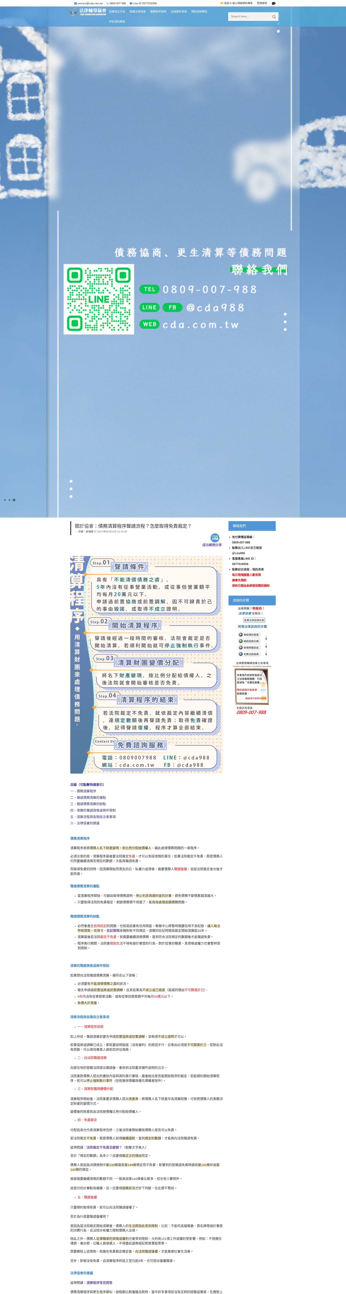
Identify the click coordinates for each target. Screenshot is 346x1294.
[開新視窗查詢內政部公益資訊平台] (252, 660)
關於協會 (84, 526)
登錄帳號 (262, 3)
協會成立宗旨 (117, 11)
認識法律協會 (138, 11)
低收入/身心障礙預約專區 (238, 3)
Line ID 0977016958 (144, 3)
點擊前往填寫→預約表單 (248, 569)
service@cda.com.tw (90, 3)
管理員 (89, 531)
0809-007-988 (117, 3)
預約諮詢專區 (199, 11)
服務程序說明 (158, 11)
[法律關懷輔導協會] (87, 11)
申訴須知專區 (117, 21)
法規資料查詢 (179, 11)
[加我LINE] (273, 3)
